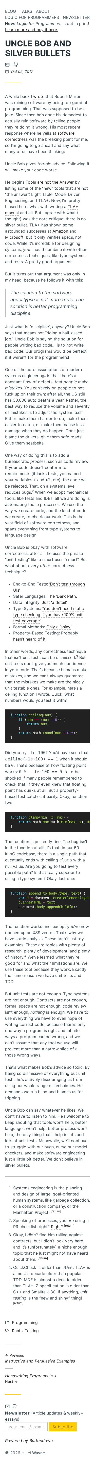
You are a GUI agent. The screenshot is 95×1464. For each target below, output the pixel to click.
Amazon (60, 231)
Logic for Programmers (32, 17)
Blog (10, 11)
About (43, 11)
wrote (38, 96)
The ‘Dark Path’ (62, 596)
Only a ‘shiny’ (58, 626)
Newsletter (76, 17)
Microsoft (14, 237)
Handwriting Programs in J (30, 1378)
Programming (25, 1322)
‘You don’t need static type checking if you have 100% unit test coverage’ (48, 614)
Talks (26, 11)
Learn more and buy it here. (31, 29)
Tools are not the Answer (50, 182)
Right (56, 1226)
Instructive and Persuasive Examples (40, 1358)
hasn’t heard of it (29, 639)
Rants (17, 1330)
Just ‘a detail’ (54, 602)
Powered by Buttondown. (29, 1440)
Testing (32, 1330)
